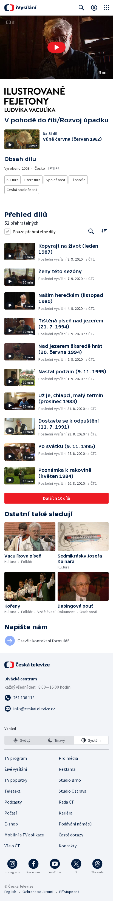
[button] (56, 47)
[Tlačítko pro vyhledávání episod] (91, 231)
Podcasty (13, 802)
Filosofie (78, 179)
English (10, 891)
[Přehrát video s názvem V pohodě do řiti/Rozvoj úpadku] (56, 47)
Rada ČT (66, 802)
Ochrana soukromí (37, 891)
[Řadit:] (104, 230)
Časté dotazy (71, 835)
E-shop (11, 824)
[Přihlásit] (94, 7)
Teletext (12, 791)
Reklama (67, 769)
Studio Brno (70, 780)
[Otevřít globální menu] (106, 7)
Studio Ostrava (72, 791)
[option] (22, 740)
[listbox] (56, 740)
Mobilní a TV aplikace (24, 835)
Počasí (10, 813)
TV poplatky (15, 780)
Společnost (55, 179)
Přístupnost (69, 891)
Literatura (32, 179)
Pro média (68, 758)
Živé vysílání (15, 769)
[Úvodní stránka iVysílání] (20, 7)
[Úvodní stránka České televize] (27, 665)
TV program (15, 758)
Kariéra (65, 813)
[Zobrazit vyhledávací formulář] (81, 7)
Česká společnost (22, 189)
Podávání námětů (75, 824)
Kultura (12, 179)
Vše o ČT (12, 845)
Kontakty (68, 845)
